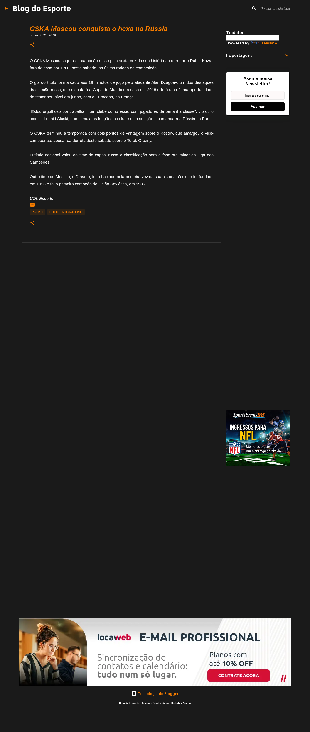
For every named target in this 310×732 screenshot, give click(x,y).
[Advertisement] (258, 191)
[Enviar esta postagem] (32, 206)
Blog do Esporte (42, 8)
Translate (268, 43)
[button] (32, 45)
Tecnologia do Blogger (158, 693)
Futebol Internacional (66, 212)
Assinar (258, 106)
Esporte (38, 212)
